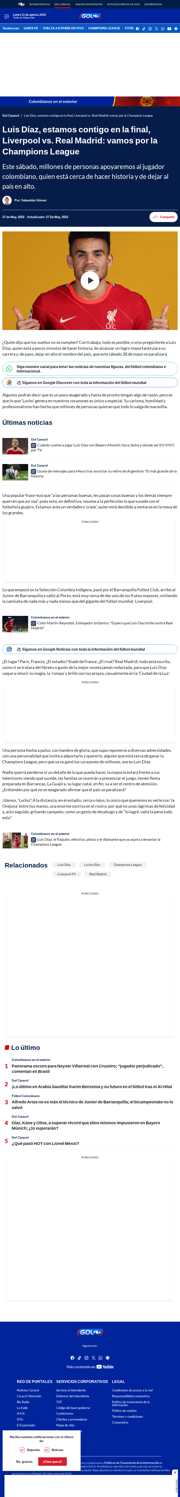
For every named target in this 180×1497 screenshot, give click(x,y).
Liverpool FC (66, 874)
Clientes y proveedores (71, 1419)
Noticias (57, 1450)
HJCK (21, 1413)
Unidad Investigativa (88, 4)
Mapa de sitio (65, 1425)
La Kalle (22, 1407)
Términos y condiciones (127, 1416)
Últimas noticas (39, 4)
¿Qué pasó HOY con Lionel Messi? (45, 1143)
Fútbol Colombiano (26, 1096)
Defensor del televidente (72, 1396)
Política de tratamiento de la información (131, 1404)
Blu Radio (23, 1402)
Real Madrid (97, 874)
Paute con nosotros (69, 1431)
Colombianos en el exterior (50, 617)
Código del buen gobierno (73, 1407)
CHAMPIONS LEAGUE (104, 28)
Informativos (153, 4)
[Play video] (90, 280)
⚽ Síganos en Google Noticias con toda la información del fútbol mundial (81, 649)
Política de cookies (124, 1410)
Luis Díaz (64, 865)
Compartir (167, 217)
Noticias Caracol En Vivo (123, 4)
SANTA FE (30, 28)
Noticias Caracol (28, 1390)
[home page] (21, 4)
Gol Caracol (62, 4)
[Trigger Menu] (6, 16)
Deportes (33, 1450)
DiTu (20, 1419)
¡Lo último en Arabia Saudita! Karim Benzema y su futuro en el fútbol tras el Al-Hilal (92, 1086)
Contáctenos (64, 1413)
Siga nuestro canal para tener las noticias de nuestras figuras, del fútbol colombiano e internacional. (91, 368)
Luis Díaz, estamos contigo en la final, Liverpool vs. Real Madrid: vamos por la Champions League (88, 115)
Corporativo (120, 1422)
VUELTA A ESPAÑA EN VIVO (63, 28)
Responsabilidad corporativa (131, 1396)
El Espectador (26, 1425)
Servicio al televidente (71, 1390)
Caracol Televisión (29, 1396)
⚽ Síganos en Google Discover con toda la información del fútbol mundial (81, 382)
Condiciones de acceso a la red (132, 1390)
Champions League (128, 865)
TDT (59, 1402)
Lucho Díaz (92, 865)
